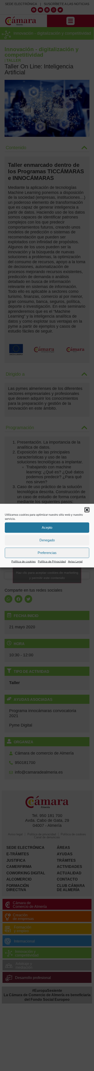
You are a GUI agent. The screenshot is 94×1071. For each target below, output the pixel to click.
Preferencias (47, 553)
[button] (87, 509)
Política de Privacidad (52, 561)
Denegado (47, 540)
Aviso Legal (75, 561)
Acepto (47, 527)
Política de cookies (23, 561)
